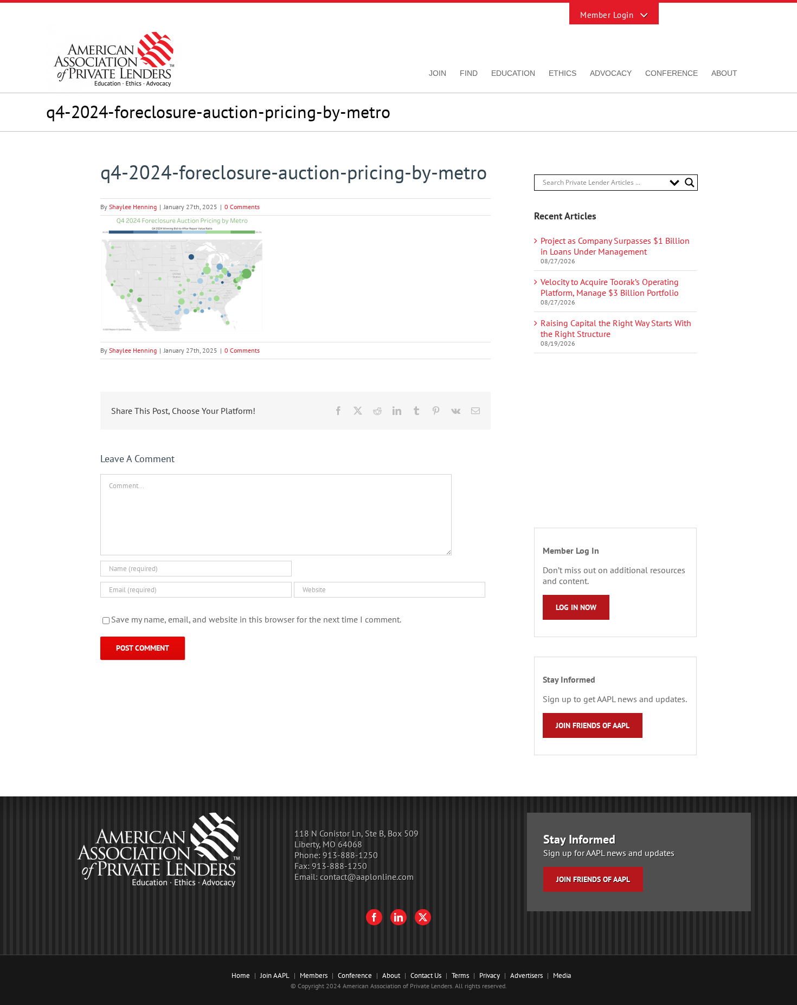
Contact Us (425, 975)
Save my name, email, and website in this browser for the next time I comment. (256, 619)
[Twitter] (423, 917)
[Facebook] (374, 917)
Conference (355, 975)
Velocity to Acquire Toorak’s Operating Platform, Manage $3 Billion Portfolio (610, 287)
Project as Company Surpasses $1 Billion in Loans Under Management (615, 246)
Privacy (489, 975)
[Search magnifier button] (689, 182)
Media (562, 975)
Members (313, 975)
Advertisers (526, 975)
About (391, 975)
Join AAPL (275, 975)
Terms (460, 975)
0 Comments (242, 207)
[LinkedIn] (398, 917)
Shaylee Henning (133, 207)
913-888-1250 (350, 855)
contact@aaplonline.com (367, 876)
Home (241, 975)
